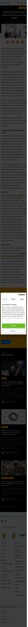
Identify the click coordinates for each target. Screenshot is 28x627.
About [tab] (22, 299)
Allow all (13, 325)
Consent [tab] (5, 299)
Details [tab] (13, 299)
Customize (12, 331)
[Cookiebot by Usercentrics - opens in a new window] (19, 295)
